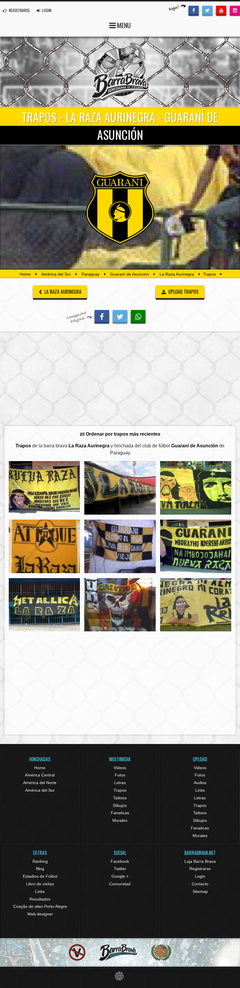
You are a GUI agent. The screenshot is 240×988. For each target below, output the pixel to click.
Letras (120, 782)
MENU (123, 25)
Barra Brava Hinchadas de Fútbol (120, 71)
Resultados (40, 899)
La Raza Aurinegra (177, 274)
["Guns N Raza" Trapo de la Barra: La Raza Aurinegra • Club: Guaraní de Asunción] (119, 605)
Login (200, 876)
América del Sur (56, 274)
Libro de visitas (40, 884)
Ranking (40, 861)
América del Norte (39, 782)
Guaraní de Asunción (129, 274)
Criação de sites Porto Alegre (40, 906)
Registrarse (200, 868)
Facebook (120, 861)
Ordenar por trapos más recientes (122, 434)
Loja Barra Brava (200, 861)
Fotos (120, 775)
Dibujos (120, 805)
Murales (119, 820)
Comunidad (120, 884)
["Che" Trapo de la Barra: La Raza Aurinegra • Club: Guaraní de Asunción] (195, 488)
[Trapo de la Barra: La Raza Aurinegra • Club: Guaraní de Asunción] (119, 488)
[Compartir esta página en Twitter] (120, 316)
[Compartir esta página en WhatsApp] (138, 316)
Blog (40, 868)
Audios (200, 782)
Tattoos (120, 797)
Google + (120, 876)
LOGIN (46, 10)
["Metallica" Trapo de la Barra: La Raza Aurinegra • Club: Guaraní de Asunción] (44, 605)
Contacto (200, 884)
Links (200, 790)
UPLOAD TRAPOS (182, 291)
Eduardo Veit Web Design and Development (120, 976)
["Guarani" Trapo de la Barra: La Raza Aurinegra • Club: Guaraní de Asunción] (195, 546)
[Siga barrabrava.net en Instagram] (235, 10)
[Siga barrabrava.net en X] (207, 10)
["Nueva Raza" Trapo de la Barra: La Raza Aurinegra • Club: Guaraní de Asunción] (44, 488)
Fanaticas (120, 812)
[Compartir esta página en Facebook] (102, 316)
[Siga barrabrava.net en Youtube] (221, 10)
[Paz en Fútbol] (77, 952)
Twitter (120, 868)
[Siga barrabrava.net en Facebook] (193, 10)
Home (25, 274)
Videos (120, 767)
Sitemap (200, 891)
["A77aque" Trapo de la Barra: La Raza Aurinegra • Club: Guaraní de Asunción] (44, 546)
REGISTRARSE (19, 10)
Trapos (120, 790)
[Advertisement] (120, 380)
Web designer (40, 914)
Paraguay (91, 274)
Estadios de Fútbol (40, 876)
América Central (40, 775)
